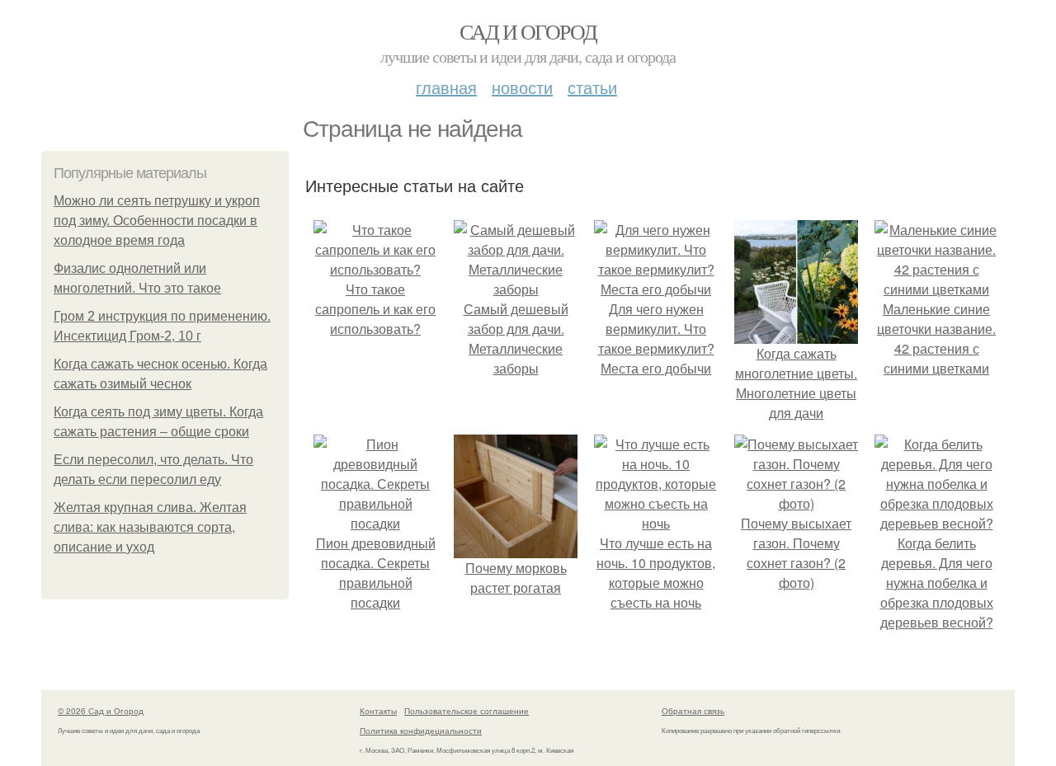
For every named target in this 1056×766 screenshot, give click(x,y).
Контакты (378, 711)
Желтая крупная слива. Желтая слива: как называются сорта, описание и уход (150, 527)
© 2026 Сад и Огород (101, 711)
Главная (446, 87)
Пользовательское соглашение (466, 711)
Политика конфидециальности (421, 730)
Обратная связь (693, 711)
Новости (522, 87)
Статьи (592, 87)
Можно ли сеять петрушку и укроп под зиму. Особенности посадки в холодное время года (157, 220)
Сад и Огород (528, 31)
